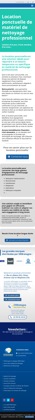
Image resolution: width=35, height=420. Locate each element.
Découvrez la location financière (18, 240)
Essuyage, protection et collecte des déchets (16, 386)
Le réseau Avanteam (9, 409)
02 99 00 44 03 (20, 2)
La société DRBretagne (9, 405)
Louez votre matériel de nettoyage (13, 363)
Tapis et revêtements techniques (12, 388)
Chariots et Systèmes (9, 378)
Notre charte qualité (9, 407)
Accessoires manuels (9, 383)
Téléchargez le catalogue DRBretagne (14, 361)
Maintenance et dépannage (11, 366)
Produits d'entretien (9, 381)
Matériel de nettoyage (9, 376)
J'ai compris (29, 417)
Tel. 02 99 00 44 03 (21, 355)
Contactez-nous (19, 156)
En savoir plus (13, 295)
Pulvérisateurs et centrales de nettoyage (14, 390)
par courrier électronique (25, 353)
